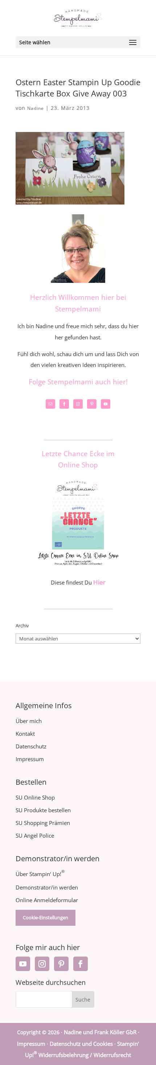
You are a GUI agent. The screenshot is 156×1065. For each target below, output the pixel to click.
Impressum (30, 759)
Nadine (35, 108)
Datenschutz (31, 746)
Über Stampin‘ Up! (40, 874)
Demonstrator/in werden (47, 887)
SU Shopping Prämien (43, 822)
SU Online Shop (35, 797)
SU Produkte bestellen (43, 810)
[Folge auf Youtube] (23, 964)
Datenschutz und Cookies (81, 1043)
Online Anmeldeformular (47, 900)
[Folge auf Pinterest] (61, 964)
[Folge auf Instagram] (42, 964)
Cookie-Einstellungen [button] (45, 917)
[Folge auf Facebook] (80, 964)
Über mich (29, 721)
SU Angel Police (35, 835)
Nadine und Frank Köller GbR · (101, 1032)
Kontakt (25, 733)
